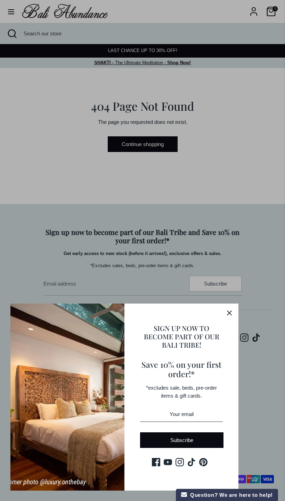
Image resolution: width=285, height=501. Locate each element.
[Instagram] (180, 462)
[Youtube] (168, 462)
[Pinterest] (203, 462)
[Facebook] (156, 462)
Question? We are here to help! (230, 495)
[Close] (229, 312)
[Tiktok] (191, 462)
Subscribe (181, 440)
